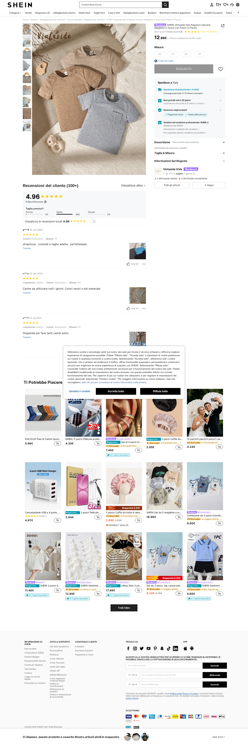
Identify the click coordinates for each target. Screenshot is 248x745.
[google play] (191, 650)
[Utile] (128, 264)
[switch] (93, 221)
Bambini (34, 20)
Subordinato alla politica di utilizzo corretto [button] (183, 103)
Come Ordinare (57, 659)
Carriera (28, 673)
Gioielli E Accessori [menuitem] (213, 12)
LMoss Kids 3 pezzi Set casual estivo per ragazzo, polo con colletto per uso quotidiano (124, 585)
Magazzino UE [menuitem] (42, 12)
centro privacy (132, 698)
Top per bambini (74, 20)
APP (185, 642)
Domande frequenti (84, 650)
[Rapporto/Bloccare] (144, 264)
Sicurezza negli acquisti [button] (175, 110)
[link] (218, 5)
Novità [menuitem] (28, 12)
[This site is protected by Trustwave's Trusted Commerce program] (128, 727)
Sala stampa (30, 669)
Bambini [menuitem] (152, 12)
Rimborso (54, 655)
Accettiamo (132, 711)
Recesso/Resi (56, 650)
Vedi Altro (124, 607)
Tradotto (27, 248)
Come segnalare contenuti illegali (57, 679)
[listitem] (43, 421)
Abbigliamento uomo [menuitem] (133, 12)
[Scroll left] (234, 12)
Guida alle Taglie (57, 667)
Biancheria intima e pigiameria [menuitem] (175, 12)
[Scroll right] (238, 12)
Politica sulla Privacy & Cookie (184, 693)
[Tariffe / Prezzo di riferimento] (168, 38)
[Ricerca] (165, 5)
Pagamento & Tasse (84, 655)
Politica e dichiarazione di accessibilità (60, 695)
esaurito (183, 69)
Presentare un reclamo (34, 683)
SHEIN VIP (55, 671)
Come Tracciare (57, 663)
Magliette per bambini (94, 20)
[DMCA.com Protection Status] (136, 727)
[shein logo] (20, 4)
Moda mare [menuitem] (84, 12)
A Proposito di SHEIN (34, 653)
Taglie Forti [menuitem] (99, 12)
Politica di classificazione (56, 685)
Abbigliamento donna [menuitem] (64, 12)
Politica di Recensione (34, 202)
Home (25, 20)
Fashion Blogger (32, 657)
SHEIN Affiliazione (58, 675)
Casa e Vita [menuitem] (114, 12)
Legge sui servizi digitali (32, 678)
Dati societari (30, 649)
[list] (153, 648)
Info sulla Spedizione (59, 646)
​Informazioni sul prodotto (57, 690)
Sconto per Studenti (33, 665)
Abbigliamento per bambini (52, 20)
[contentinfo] (176, 719)
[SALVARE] (220, 69)
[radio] (160, 54)
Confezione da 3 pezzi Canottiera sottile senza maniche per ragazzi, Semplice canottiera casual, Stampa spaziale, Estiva (205, 515)
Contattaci (79, 646)
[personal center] (212, 5)
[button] (232, 5)
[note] (118, 455)
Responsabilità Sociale (35, 661)
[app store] (185, 650)
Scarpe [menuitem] (197, 12)
